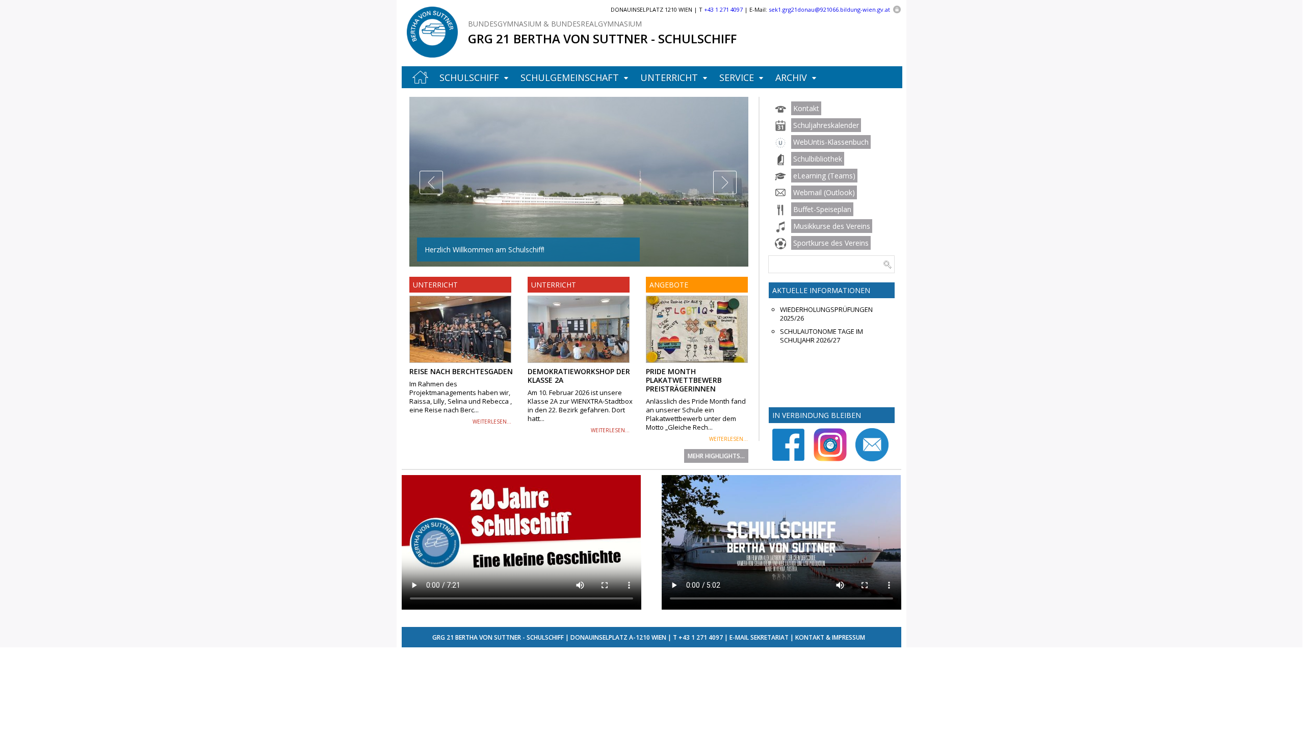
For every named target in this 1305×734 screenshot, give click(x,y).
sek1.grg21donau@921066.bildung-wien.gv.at (829, 9)
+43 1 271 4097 (700, 637)
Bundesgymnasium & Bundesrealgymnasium (555, 24)
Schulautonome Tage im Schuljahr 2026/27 (821, 336)
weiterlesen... (492, 421)
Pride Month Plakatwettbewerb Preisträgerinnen (684, 380)
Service (736, 77)
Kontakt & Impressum (830, 637)
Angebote (668, 285)
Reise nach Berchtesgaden (461, 371)
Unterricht (669, 77)
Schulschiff (469, 77)
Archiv (791, 77)
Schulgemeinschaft (569, 77)
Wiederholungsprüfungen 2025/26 (826, 314)
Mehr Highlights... (716, 456)
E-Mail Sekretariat (759, 637)
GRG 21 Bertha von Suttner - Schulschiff (602, 38)
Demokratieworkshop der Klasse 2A (579, 375)
